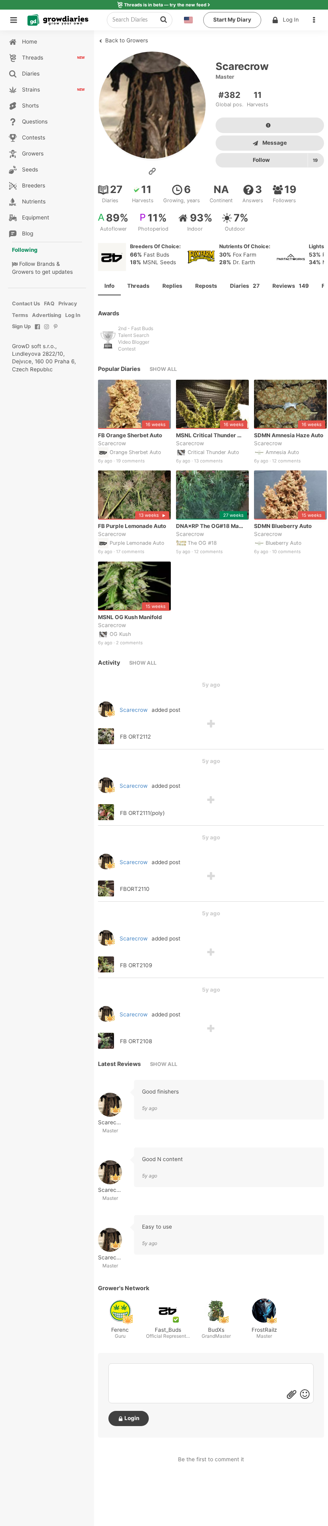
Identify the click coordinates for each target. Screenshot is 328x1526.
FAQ (49, 304)
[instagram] (46, 331)
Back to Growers (126, 40)
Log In (291, 19)
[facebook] (37, 331)
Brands (46, 264)
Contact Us (26, 304)
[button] (316, 20)
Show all (163, 369)
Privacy (67, 304)
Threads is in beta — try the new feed (165, 5)
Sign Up (21, 326)
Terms (20, 315)
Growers (23, 272)
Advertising (46, 315)
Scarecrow (112, 443)
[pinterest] (55, 331)
